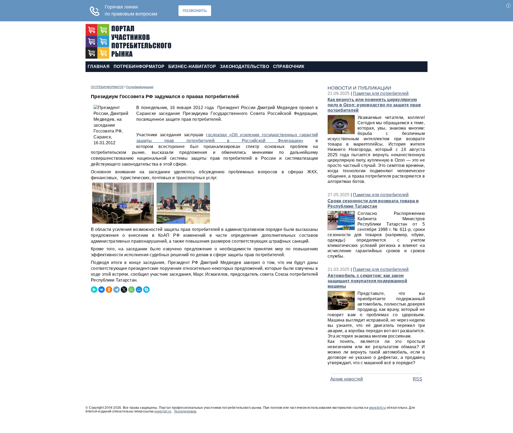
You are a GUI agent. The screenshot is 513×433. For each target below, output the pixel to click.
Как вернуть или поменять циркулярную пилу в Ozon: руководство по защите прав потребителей (374, 105)
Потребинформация (139, 87)
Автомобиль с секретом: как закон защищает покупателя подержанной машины (367, 280)
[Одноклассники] (109, 289)
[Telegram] (116, 289)
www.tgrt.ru (377, 408)
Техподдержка (185, 411)
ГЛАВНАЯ (99, 66)
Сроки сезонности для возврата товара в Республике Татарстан (373, 204)
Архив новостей (346, 379)
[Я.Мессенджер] (94, 289)
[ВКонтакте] (101, 289)
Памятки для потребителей (381, 93)
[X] (124, 289)
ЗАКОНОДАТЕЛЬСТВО (244, 66)
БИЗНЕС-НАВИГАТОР (192, 66)
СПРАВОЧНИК (289, 66)
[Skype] (146, 289)
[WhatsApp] (131, 289)
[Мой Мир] (139, 289)
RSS (417, 379)
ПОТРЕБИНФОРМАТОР (139, 66)
